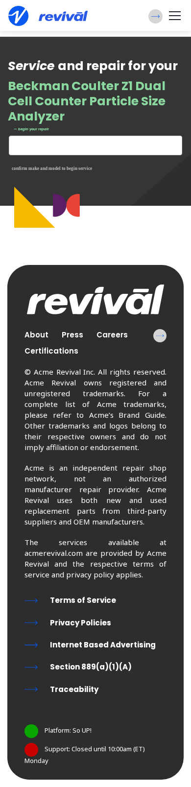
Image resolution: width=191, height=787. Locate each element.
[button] (155, 16)
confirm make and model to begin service (52, 168)
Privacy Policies (80, 623)
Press (72, 335)
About (36, 335)
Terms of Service (83, 600)
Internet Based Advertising (103, 645)
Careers (112, 335)
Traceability (74, 689)
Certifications (51, 351)
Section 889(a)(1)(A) (91, 667)
